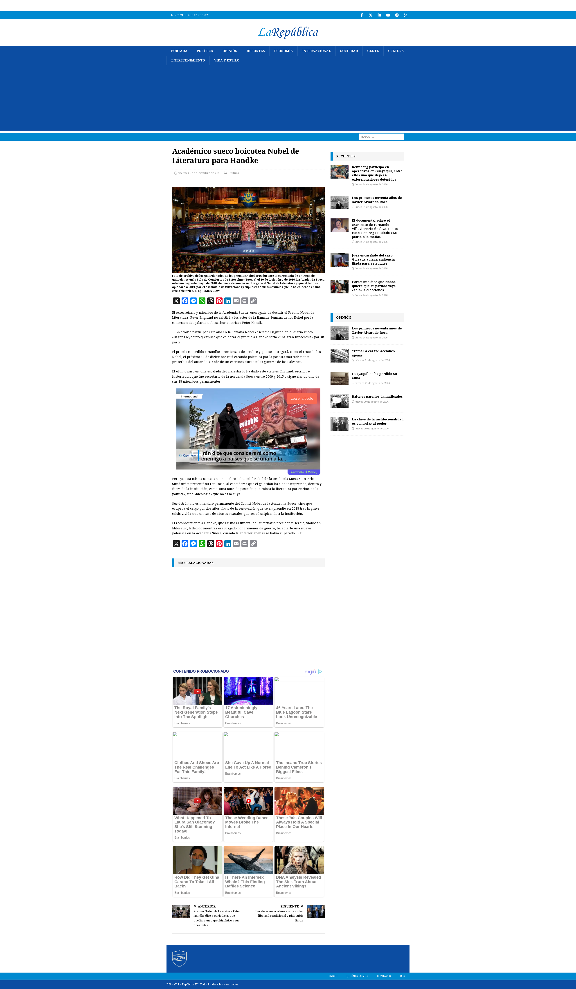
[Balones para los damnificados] (340, 401)
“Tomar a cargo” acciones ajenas (373, 353)
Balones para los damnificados (377, 396)
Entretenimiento (188, 60)
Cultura (396, 51)
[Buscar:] (381, 136)
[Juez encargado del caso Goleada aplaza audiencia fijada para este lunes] (340, 260)
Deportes (256, 51)
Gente (373, 51)
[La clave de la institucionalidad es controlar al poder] (340, 424)
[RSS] (406, 15)
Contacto (384, 976)
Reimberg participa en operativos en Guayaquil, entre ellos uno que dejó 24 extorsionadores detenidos (377, 173)
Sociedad (349, 51)
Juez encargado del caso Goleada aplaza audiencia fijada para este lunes (373, 259)
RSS (402, 976)
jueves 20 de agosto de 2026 (372, 401)
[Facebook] (362, 15)
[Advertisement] (288, 99)
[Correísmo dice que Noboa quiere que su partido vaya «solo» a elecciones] (340, 286)
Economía (283, 51)
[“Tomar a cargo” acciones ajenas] (340, 356)
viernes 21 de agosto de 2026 (373, 360)
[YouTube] (388, 15)
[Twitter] (370, 15)
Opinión (230, 51)
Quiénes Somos (357, 976)
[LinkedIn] (379, 15)
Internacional (316, 51)
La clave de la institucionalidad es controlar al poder (377, 421)
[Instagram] (397, 15)
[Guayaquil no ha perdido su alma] (340, 378)
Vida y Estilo (226, 60)
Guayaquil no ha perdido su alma (374, 376)
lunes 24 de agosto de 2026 (371, 184)
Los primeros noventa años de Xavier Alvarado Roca (377, 199)
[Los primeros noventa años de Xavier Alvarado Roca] (340, 202)
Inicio (333, 976)
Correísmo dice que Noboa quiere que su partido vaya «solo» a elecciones (374, 286)
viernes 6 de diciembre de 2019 (199, 173)
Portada (179, 51)
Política (205, 51)
